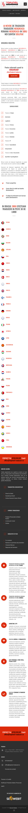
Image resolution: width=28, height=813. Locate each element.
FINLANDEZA (8, 297)
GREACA (8, 317)
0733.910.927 (16, 458)
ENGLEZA (8, 290)
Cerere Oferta (17, 498)
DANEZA (8, 277)
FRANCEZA (8, 304)
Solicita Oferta (14, 76)
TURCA (7, 440)
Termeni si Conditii (6, 779)
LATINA (7, 338)
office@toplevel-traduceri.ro (14, 460)
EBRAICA (8, 283)
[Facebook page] (14, 810)
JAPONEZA (8, 331)
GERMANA (8, 311)
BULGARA (8, 243)
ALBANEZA (8, 229)
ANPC (2, 786)
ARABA (7, 236)
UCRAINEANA (9, 447)
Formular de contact (10, 769)
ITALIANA (8, 324)
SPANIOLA (8, 426)
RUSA (7, 399)
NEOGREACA (9, 358)
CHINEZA (8, 263)
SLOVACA (8, 413)
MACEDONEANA (9, 345)
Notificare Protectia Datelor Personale (11, 783)
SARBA (7, 406)
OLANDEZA (8, 372)
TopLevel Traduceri (13, 807)
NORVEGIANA (9, 365)
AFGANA (8, 222)
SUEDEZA (8, 433)
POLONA (8, 385)
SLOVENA (8, 420)
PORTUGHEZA (9, 392)
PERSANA (8, 379)
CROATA (8, 270)
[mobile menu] (25, 4)
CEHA (7, 256)
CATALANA (8, 249)
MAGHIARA (8, 351)
